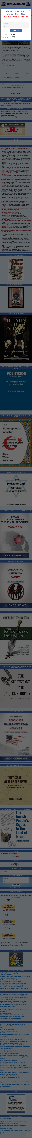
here (9, 34)
